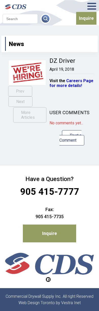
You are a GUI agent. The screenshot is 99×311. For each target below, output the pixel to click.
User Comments (69, 112)
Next (20, 101)
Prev (20, 91)
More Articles (28, 115)
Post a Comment (70, 138)
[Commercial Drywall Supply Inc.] (23, 6)
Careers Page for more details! (71, 83)
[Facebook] (48, 280)
